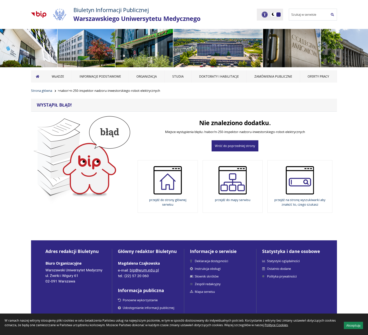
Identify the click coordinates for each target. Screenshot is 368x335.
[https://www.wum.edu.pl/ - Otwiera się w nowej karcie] (60, 14)
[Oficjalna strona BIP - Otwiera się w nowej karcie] (38, 14)
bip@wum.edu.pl (144, 270)
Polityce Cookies (276, 325)
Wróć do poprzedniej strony (235, 146)
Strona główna (41, 91)
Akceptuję (354, 326)
